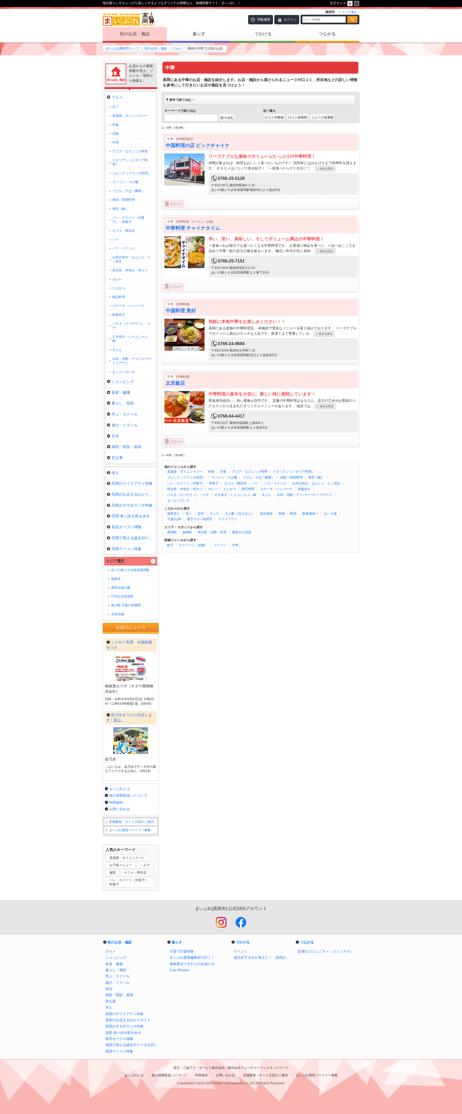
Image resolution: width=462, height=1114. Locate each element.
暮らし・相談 (122, 403)
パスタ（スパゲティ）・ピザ (188, 495)
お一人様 (330, 513)
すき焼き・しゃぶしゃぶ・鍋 (235, 495)
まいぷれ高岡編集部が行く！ (192, 957)
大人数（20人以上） (239, 513)
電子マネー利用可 (200, 519)
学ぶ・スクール (124, 414)
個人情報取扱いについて (128, 795)
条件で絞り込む (180, 100)
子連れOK (174, 519)
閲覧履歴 (263, 19)
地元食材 (266, 513)
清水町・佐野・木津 (212, 532)
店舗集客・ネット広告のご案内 (131, 822)
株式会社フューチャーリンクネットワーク (258, 1068)
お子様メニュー (120, 865)
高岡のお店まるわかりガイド (133, 494)
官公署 (117, 458)
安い (189, 513)
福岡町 (187, 532)
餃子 (170, 545)
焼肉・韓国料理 (291, 477)
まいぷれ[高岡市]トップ (122, 48)
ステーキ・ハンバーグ (276, 489)
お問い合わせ (119, 809)
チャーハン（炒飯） (193, 545)
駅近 (293, 513)
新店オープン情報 (126, 527)
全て (115, 107)
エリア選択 (115, 561)
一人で (145, 865)
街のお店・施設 (135, 34)
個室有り (173, 513)
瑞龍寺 (116, 578)
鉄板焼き (304, 489)
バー (255, 483)
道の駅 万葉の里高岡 (126, 605)
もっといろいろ (178, 500)
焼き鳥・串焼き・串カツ (184, 489)
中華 (235, 545)
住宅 (115, 436)
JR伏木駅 (118, 614)
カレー (213, 489)
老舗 (281, 513)
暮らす (198, 34)
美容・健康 (120, 392)
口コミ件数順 (274, 117)
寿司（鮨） (316, 477)
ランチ (214, 513)
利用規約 (116, 802)
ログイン (290, 19)
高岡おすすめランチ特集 (132, 505)
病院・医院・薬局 (126, 447)
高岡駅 (172, 532)
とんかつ (229, 489)
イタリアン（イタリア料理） (294, 471)
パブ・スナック (275, 483)
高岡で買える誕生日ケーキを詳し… (133, 538)
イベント (241, 951)
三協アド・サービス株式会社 (204, 1068)
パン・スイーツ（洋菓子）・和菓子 (192, 483)
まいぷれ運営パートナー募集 (130, 830)
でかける (263, 34)
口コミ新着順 (297, 117)
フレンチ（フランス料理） (186, 477)
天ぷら (266, 495)
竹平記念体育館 (122, 596)
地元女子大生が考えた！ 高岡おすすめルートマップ (263, 957)
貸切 (201, 513)
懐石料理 (248, 489)
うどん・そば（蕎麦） (258, 477)
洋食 (223, 471)
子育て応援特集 (182, 951)
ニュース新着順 (322, 117)
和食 (211, 471)
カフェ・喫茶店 (235, 483)
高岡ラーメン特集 (126, 549)
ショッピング (122, 381)
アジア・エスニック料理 (249, 471)
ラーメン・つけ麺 (224, 477)
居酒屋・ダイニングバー (184, 471)
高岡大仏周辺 (241, 532)
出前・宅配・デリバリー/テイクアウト (304, 495)
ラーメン (220, 545)
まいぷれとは (119, 789)
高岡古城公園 (120, 587)
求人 (115, 473)
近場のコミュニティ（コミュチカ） (325, 951)
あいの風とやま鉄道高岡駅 (130, 570)
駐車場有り (310, 513)
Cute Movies (179, 970)
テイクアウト (227, 519)
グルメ (177, 48)
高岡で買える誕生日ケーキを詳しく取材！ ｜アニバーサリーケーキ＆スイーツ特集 (134, 1045)
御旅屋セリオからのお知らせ (192, 964)
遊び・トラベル (124, 425)
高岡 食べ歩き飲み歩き (130, 516)
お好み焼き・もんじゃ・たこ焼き (316, 483)
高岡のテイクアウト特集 (132, 483)
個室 (112, 872)
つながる (327, 34)
